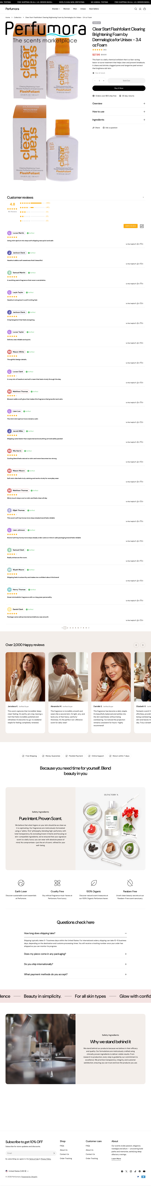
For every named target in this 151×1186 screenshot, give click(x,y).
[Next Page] (88, 627)
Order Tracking (66, 1158)
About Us (63, 1150)
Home (8, 17)
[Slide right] (142, 645)
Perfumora (12, 9)
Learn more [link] (116, 1158)
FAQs (62, 1146)
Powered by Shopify (29, 1177)
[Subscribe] (54, 1153)
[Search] (136, 9)
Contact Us (64, 1154)
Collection (17, 17)
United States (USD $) (17, 1171)
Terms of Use (34, 1159)
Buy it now (119, 88)
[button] (62, 628)
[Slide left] (136, 645)
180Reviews (12, 212)
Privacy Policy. (46, 1159)
